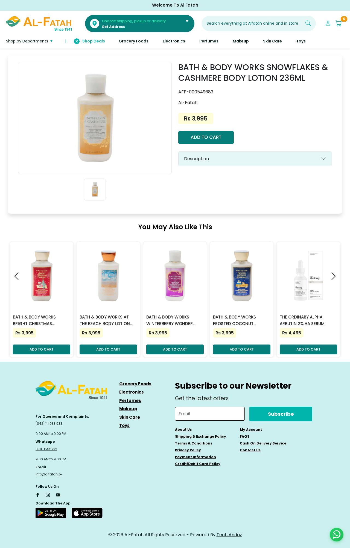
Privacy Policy (188, 450)
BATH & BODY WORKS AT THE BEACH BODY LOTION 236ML (105, 320)
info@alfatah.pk (49, 474)
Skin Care (129, 417)
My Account (251, 429)
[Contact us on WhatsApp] (336, 534)
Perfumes (130, 400)
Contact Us (250, 450)
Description (196, 159)
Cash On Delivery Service (263, 443)
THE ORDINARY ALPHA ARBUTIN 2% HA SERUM (302, 320)
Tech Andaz (229, 535)
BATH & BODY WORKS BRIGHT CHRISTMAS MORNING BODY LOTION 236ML (37, 320)
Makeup (128, 409)
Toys (124, 425)
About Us (183, 429)
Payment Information (195, 457)
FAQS (244, 436)
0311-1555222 (46, 449)
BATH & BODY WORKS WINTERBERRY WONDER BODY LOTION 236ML (169, 320)
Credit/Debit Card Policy (197, 463)
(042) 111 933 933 (49, 423)
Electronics (131, 392)
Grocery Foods (135, 384)
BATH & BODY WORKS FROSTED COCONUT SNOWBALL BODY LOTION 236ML (238, 320)
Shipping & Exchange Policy (200, 436)
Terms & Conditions (193, 443)
